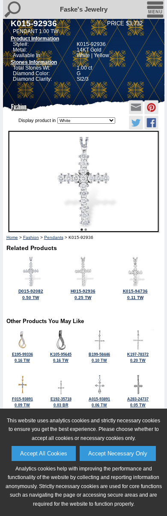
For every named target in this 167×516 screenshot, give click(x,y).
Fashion (31, 237)
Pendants (53, 237)
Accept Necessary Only (117, 453)
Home (12, 237)
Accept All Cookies (43, 453)
